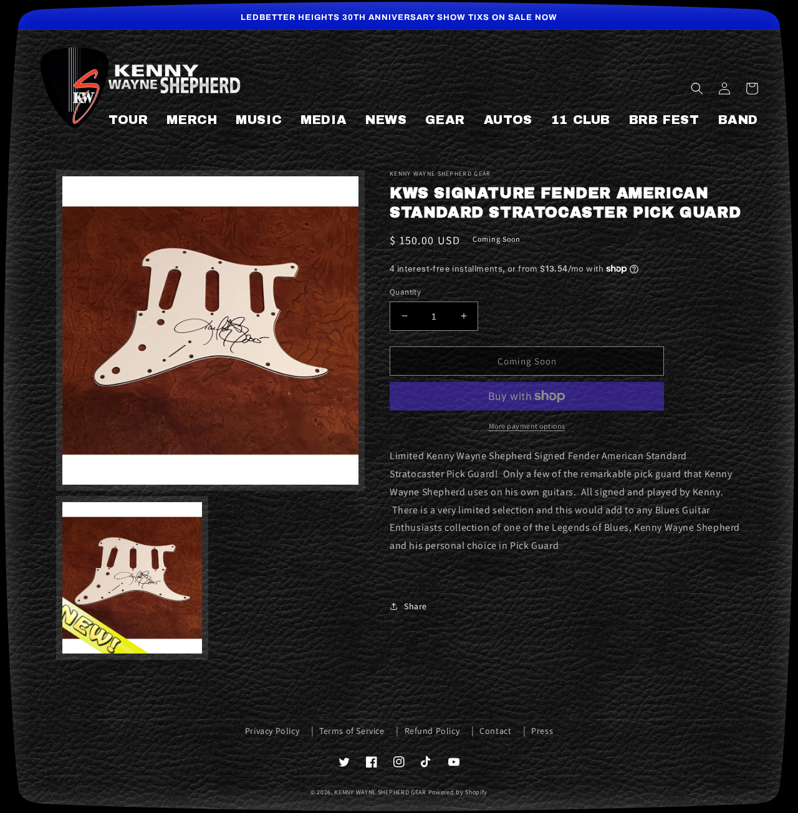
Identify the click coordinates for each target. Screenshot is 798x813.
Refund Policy (432, 730)
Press (542, 730)
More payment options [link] (527, 425)
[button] (697, 88)
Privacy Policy (272, 730)
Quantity (405, 291)
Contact (495, 730)
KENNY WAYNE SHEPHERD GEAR (380, 792)
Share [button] (415, 605)
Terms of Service (352, 730)
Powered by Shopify (458, 792)
